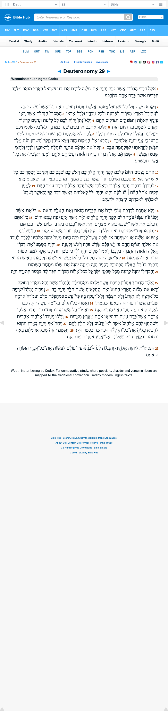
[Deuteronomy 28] (5, 332)
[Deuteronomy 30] (163, 332)
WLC (14, 62)
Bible (7, 62)
